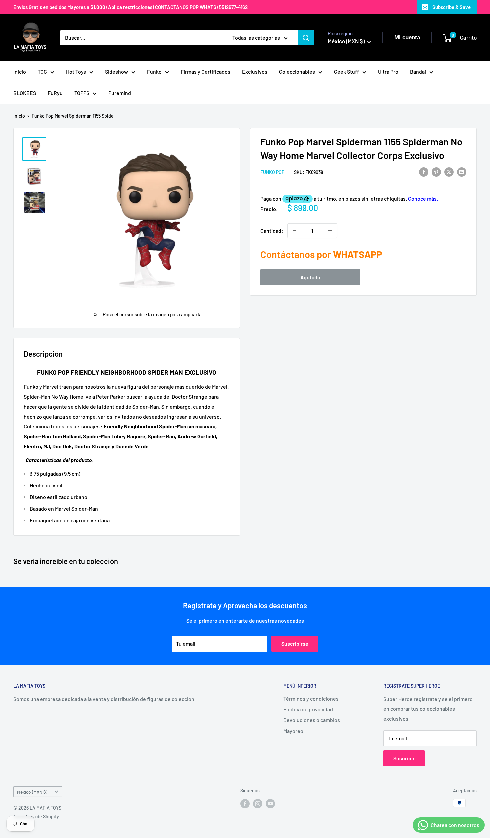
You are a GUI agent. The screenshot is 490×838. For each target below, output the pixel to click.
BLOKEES (24, 93)
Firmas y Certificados (205, 71)
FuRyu (55, 93)
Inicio (19, 71)
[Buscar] (306, 37)
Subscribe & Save (451, 7)
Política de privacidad (308, 709)
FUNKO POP (272, 172)
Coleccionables (297, 71)
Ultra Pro (388, 71)
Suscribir (404, 758)
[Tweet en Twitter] (449, 171)
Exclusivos (254, 71)
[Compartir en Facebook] (423, 171)
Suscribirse (294, 643)
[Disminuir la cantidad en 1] (295, 231)
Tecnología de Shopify (36, 816)
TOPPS (81, 93)
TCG (42, 71)
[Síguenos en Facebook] (245, 803)
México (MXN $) (32, 792)
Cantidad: (271, 230)
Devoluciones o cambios (311, 720)
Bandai (418, 71)
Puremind (119, 93)
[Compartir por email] (461, 171)
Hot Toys (76, 71)
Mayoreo (293, 731)
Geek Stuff (346, 71)
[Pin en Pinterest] (436, 171)
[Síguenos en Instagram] (257, 803)
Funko (154, 71)
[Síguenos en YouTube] (270, 803)
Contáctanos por (321, 254)
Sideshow (116, 71)
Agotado (310, 277)
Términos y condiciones (311, 698)
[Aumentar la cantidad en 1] (330, 231)
